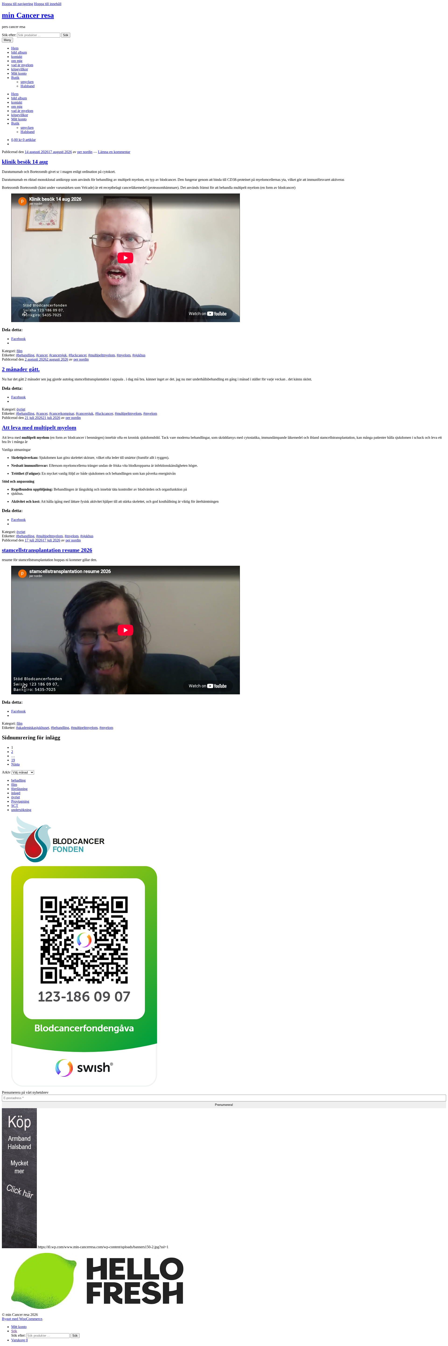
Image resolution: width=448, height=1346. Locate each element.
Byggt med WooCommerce (22, 1319)
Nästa (15, 764)
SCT (14, 806)
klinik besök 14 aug (25, 162)
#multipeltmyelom (101, 355)
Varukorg (19, 1340)
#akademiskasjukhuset (32, 728)
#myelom (123, 355)
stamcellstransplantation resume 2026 (47, 550)
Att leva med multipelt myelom (39, 428)
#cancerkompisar (61, 413)
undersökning (21, 810)
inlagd (15, 793)
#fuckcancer (77, 355)
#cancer (41, 355)
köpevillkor (19, 69)
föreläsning (19, 789)
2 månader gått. (21, 369)
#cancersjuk (58, 355)
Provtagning (20, 801)
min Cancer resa (28, 15)
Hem (14, 48)
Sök (65, 35)
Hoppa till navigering (17, 4)
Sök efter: (9, 35)
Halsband (28, 86)
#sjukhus (138, 355)
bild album (19, 52)
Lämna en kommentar (114, 152)
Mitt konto (19, 73)
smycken (27, 82)
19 (13, 760)
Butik (15, 78)
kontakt (16, 57)
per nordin (84, 152)
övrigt (21, 409)
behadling (18, 780)
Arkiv (6, 772)
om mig (16, 61)
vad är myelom (22, 65)
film (19, 351)
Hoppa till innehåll (47, 4)
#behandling (25, 355)
